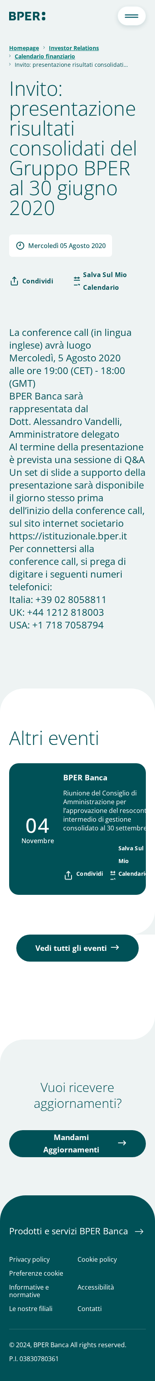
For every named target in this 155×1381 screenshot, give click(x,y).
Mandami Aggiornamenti (71, 1143)
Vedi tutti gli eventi (71, 948)
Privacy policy (29, 1259)
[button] (132, 15)
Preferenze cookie (36, 1273)
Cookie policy (97, 1259)
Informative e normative (29, 1291)
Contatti (90, 1309)
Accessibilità (96, 1288)
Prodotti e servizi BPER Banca (69, 1231)
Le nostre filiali (30, 1309)
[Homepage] (27, 16)
